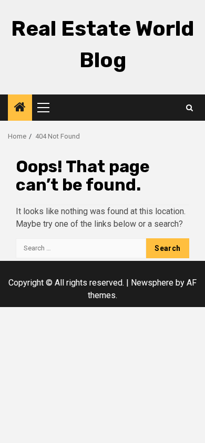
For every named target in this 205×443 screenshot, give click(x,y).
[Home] (20, 108)
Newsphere (152, 283)
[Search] (189, 108)
